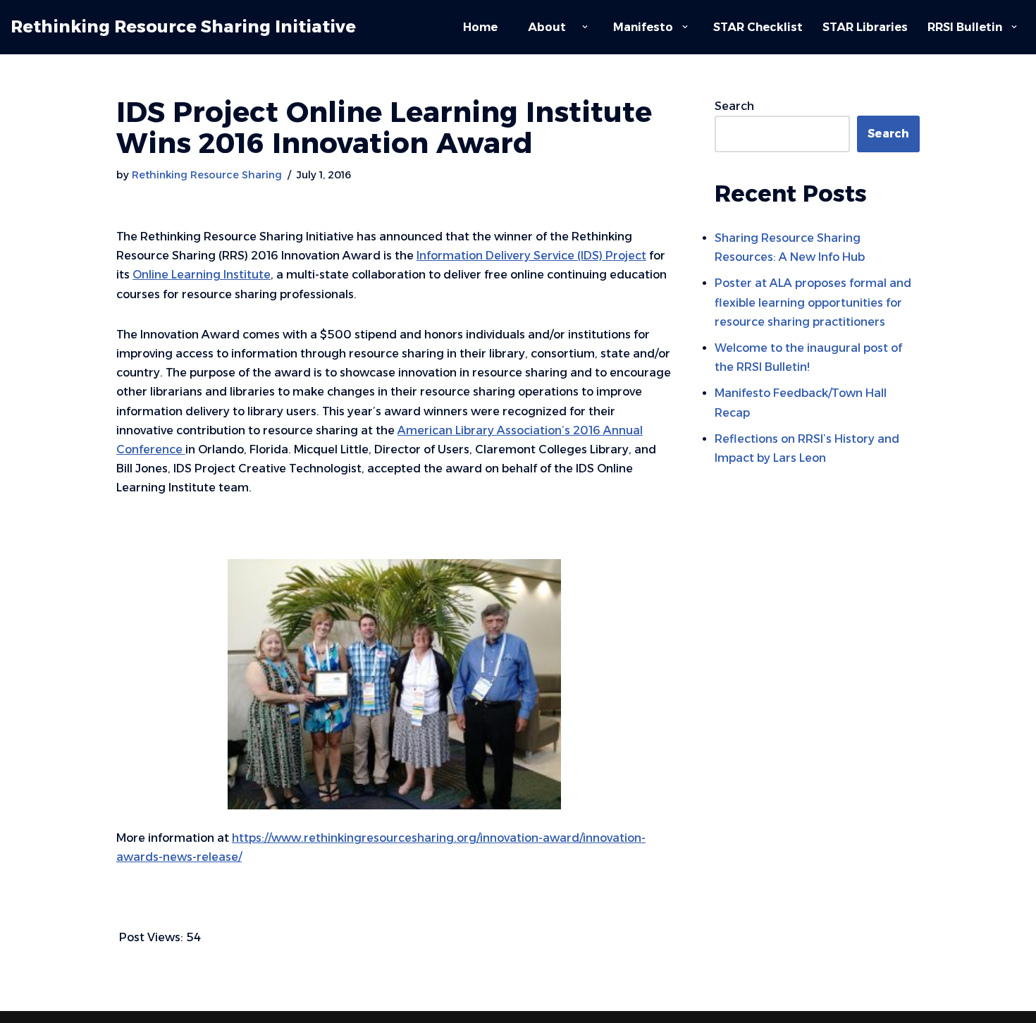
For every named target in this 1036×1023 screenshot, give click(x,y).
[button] (584, 27)
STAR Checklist (758, 27)
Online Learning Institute (201, 274)
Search (734, 106)
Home (480, 27)
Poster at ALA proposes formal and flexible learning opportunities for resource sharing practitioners (813, 302)
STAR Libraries (865, 27)
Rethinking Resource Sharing (207, 175)
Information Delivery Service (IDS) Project (531, 255)
